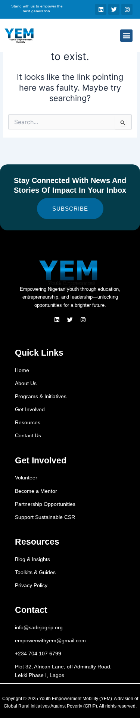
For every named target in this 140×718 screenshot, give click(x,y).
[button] (126, 35)
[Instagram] (83, 319)
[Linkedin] (57, 319)
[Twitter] (70, 319)
